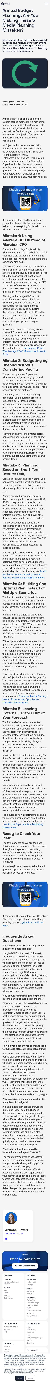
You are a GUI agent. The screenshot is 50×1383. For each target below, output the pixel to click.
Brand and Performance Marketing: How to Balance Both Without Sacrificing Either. (24, 574)
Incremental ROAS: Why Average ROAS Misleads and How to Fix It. (24, 351)
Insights (6, 1295)
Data (5, 1290)
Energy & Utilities (32, 1316)
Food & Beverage (33, 1303)
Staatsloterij (31, 1330)
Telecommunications (34, 1310)
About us (7, 1346)
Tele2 (29, 1335)
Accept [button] (19, 1378)
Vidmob (29, 1340)
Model (6, 1293)
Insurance (30, 1313)
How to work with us (11, 1326)
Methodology (8, 1329)
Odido (29, 1327)
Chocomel (30, 1343)
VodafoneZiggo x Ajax (34, 1338)
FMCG (29, 1308)
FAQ (5, 1332)
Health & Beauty (32, 1305)
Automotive (31, 1300)
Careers (6, 1349)
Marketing (30, 1291)
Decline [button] (30, 1378)
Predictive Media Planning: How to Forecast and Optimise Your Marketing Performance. (24, 699)
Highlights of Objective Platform (12, 1283)
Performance (31, 1282)
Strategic (30, 1285)
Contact (6, 1352)
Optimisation (8, 1298)
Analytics (30, 1294)
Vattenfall (30, 1332)
